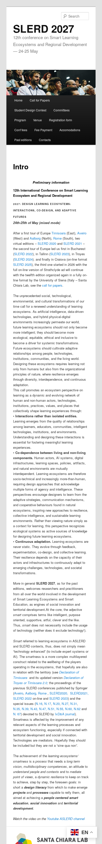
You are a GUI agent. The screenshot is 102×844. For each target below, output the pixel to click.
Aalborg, (31, 693)
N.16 (39, 703)
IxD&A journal (65, 714)
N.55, (60, 708)
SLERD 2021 (72, 243)
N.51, (51, 708)
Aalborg (35, 238)
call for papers (52, 285)
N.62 (77, 708)
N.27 (65, 703)
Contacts (45, 140)
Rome (57, 238)
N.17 (47, 703)
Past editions (23, 140)
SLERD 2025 (22, 264)
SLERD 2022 (23, 253)
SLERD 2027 (43, 28)
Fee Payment (43, 130)
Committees (61, 110)
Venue (37, 120)
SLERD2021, (79, 693)
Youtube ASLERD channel (66, 818)
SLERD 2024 (23, 259)
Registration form (60, 120)
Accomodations (69, 130)
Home (18, 100)
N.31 (73, 703)
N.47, (43, 708)
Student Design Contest (30, 110)
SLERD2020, (59, 693)
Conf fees (20, 130)
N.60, (69, 708)
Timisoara (58, 233)
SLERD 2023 (59, 253)
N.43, (34, 708)
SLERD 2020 (47, 243)
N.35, (17, 708)
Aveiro (81, 233)
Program (20, 120)
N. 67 (17, 714)
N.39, (25, 708)
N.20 (56, 703)
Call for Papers (40, 100)
